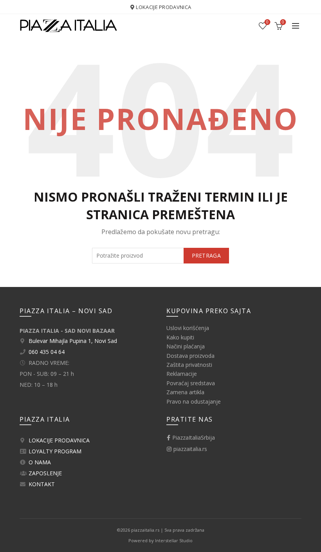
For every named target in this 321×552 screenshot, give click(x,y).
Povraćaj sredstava (190, 383)
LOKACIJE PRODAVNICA (163, 7)
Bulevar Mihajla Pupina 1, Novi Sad (73, 341)
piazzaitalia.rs (189, 449)
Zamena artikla (185, 392)
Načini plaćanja (185, 346)
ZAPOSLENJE (45, 473)
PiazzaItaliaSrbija (193, 437)
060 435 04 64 (47, 351)
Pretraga (206, 255)
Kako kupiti (180, 337)
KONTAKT (42, 484)
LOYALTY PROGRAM (55, 451)
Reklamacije (181, 373)
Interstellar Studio (174, 540)
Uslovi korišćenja (187, 328)
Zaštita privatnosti (189, 364)
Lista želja (267, 22)
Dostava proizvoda (190, 355)
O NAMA (40, 462)
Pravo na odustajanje (193, 401)
